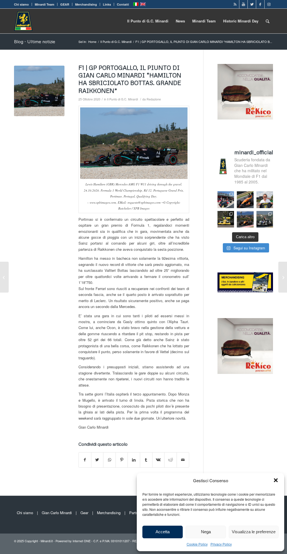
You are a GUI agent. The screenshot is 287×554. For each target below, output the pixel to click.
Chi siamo (21, 4)
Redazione (154, 99)
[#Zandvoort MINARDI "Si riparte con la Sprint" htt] (264, 199)
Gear (84, 512)
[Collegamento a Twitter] (252, 4)
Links (107, 4)
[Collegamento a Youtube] (243, 4)
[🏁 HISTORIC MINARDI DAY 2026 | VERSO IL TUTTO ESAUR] (225, 219)
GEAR (64, 4)
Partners (136, 512)
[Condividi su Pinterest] (122, 459)
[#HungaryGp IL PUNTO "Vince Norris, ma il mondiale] (245, 219)
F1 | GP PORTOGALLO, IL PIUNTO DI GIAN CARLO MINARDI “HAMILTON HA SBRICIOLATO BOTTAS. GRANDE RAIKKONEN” (129, 79)
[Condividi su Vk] (158, 459)
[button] (276, 480)
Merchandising (86, 4)
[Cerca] (267, 21)
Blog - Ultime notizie (34, 41)
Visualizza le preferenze (254, 531)
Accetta (163, 531)
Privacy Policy (221, 544)
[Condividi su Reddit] (171, 459)
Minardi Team (44, 4)
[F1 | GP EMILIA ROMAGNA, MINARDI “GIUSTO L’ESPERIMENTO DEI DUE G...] (282, 277)
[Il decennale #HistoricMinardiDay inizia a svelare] (225, 199)
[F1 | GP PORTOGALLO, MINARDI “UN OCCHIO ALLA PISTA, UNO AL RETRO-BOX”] (4, 277)
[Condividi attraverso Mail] (183, 459)
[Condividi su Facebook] (85, 459)
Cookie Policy (197, 544)
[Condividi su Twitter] (97, 459)
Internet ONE (82, 541)
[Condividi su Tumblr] (146, 459)
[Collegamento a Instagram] (269, 4)
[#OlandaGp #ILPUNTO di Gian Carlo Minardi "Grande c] (245, 199)
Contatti (123, 4)
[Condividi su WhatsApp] (109, 459)
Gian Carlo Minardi (57, 512)
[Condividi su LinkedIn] (134, 459)
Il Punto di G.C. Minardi (122, 99)
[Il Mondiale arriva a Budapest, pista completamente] (264, 219)
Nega (206, 531)
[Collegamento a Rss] (235, 4)
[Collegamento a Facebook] (260, 4)
